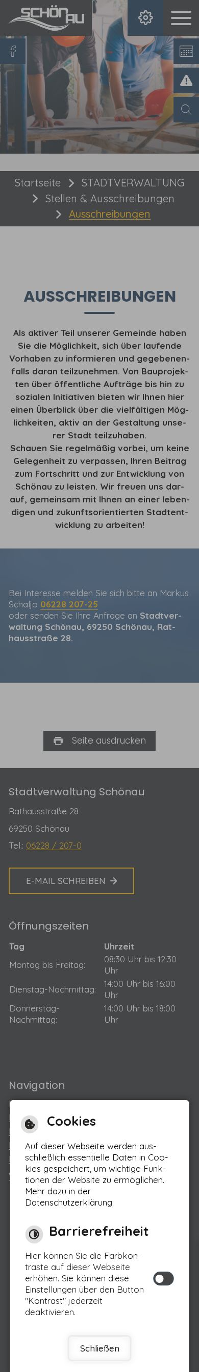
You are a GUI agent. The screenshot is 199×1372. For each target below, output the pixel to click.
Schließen (99, 1348)
